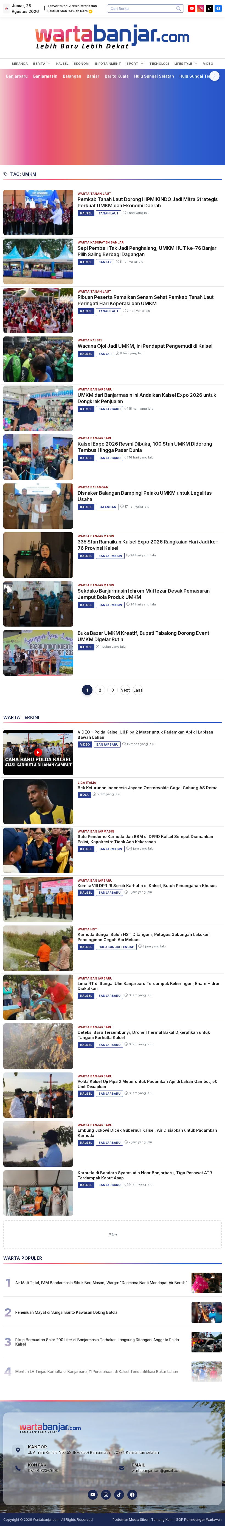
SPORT (132, 64)
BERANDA (20, 64)
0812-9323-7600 (43, 1470)
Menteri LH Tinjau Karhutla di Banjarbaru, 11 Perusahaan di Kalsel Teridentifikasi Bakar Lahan (96, 1371)
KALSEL (62, 64)
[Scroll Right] (215, 76)
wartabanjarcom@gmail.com (156, 1470)
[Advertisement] (112, 121)
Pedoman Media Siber (130, 1519)
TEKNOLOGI (159, 64)
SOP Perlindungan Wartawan (199, 1519)
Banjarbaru (17, 76)
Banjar (93, 76)
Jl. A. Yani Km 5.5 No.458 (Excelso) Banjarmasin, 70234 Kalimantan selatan (93, 1452)
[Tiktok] (209, 8)
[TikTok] (119, 1495)
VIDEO (208, 64)
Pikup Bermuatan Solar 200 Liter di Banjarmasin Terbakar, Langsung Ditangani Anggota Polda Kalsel (97, 1342)
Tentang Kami (162, 1519)
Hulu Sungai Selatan (154, 76)
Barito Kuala (117, 76)
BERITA (39, 64)
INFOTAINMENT (108, 64)
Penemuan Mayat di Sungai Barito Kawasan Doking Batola (66, 1312)
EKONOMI (81, 64)
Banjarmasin (45, 76)
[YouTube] (191, 8)
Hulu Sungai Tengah (199, 76)
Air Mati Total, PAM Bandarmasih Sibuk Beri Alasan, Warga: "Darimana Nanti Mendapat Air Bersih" (101, 1283)
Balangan (72, 76)
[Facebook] (218, 8)
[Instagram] (200, 8)
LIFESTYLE (184, 64)
